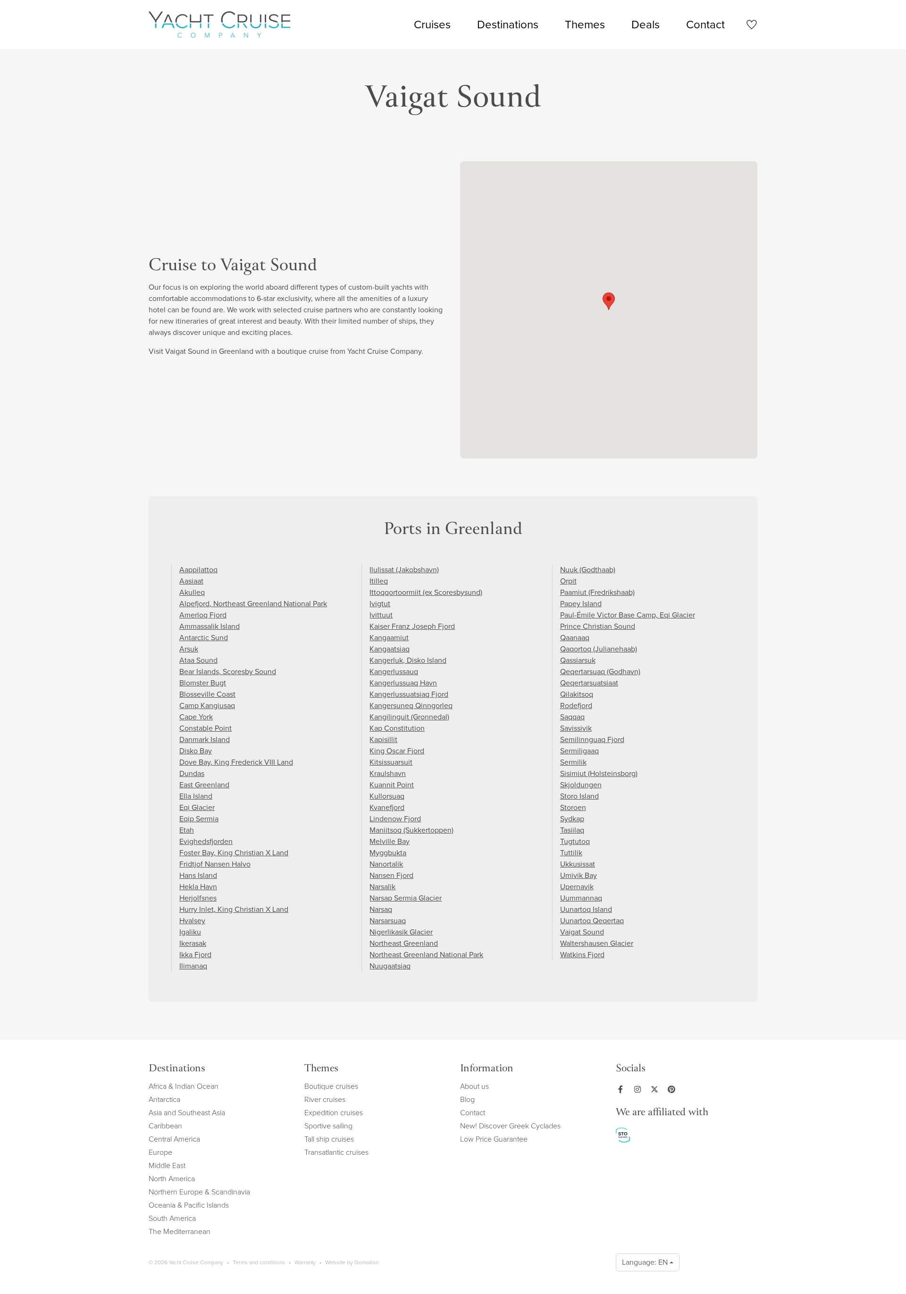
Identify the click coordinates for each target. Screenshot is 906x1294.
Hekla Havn (198, 886)
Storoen (573, 807)
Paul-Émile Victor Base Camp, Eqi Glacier (627, 614)
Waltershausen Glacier (596, 943)
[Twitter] (656, 1089)
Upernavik (577, 886)
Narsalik (382, 886)
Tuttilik (571, 852)
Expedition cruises (333, 1112)
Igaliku (190, 932)
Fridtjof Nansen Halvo (215, 864)
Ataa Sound (198, 660)
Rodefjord (576, 705)
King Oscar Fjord (396, 750)
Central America (174, 1139)
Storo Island (579, 796)
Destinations (507, 24)
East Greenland (204, 784)
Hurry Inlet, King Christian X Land (233, 909)
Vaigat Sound (582, 932)
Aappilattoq (198, 569)
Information (486, 1069)
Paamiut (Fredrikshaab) (597, 592)
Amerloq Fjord (202, 614)
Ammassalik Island (209, 626)
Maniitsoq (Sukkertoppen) (411, 830)
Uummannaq (581, 898)
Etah (186, 830)
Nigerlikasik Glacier (401, 932)
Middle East (167, 1165)
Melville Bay (389, 841)
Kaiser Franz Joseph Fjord (412, 626)
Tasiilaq (572, 830)
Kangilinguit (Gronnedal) (409, 716)
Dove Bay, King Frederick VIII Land (236, 762)
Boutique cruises (331, 1086)
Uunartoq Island (586, 909)
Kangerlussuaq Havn (403, 682)
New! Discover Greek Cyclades (510, 1125)
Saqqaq (572, 716)
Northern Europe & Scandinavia (199, 1191)
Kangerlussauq (393, 671)
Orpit (568, 581)
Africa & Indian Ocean (183, 1086)
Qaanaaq (574, 637)
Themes (585, 24)
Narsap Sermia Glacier (405, 898)
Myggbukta (387, 852)
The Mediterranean (179, 1231)
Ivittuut (381, 614)
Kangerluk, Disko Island (407, 660)
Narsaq (380, 909)
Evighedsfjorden (206, 841)
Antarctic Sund (203, 637)
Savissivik (576, 728)
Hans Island (198, 875)
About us (474, 1086)
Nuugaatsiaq (390, 965)
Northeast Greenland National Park (426, 954)
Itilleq (378, 581)
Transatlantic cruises (336, 1152)
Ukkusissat (577, 864)
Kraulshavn (387, 773)
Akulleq (192, 592)
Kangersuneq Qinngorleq (411, 705)
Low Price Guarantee (494, 1139)
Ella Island (195, 796)
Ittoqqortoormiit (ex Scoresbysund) (425, 592)
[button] (609, 301)
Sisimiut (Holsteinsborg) (599, 773)
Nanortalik (386, 864)
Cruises (432, 24)
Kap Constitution (397, 728)
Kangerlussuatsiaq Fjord (408, 694)
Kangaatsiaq (389, 648)
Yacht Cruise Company (219, 24)
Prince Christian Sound (597, 626)
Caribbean (165, 1125)
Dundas (191, 773)
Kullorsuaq (386, 796)
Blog (467, 1099)
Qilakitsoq (576, 694)
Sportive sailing (328, 1125)
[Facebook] (622, 1089)
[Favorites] (751, 26)
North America (172, 1178)
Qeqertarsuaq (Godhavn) (600, 671)
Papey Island (581, 603)
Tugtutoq (575, 841)
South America (172, 1218)
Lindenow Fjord (395, 818)
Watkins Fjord (582, 954)
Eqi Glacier (197, 807)
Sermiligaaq (579, 750)
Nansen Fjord (391, 875)
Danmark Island (204, 739)
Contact (705, 24)
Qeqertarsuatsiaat (589, 682)
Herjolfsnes (198, 898)
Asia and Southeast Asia (187, 1112)
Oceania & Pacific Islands (189, 1205)
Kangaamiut (389, 637)
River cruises (324, 1099)
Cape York (196, 716)
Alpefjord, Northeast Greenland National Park (253, 603)
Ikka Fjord (195, 954)
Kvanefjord (386, 807)
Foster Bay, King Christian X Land (233, 852)
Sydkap (572, 818)
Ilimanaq (193, 965)
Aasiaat (191, 581)
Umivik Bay (578, 875)
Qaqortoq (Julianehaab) (598, 648)
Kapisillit (383, 739)
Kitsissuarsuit (390, 762)
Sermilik (573, 762)
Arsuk (188, 648)
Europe (160, 1152)
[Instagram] (639, 1089)
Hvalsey (192, 920)
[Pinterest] (673, 1089)
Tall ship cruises (329, 1139)
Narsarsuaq (387, 920)
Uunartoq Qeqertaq (592, 920)
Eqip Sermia (198, 818)
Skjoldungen (581, 784)
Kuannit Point (391, 784)
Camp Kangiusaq (207, 705)
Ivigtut (379, 603)
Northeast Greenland (403, 943)
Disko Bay (195, 750)
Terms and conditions (259, 1262)
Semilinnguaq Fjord (592, 739)
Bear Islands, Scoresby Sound (227, 671)
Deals (645, 24)
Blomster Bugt (202, 682)
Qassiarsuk (578, 660)
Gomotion (366, 1262)
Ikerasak (192, 943)
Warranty (305, 1262)
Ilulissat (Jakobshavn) (404, 569)
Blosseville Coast (207, 694)
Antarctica (164, 1099)
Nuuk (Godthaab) (587, 569)
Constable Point (205, 728)
